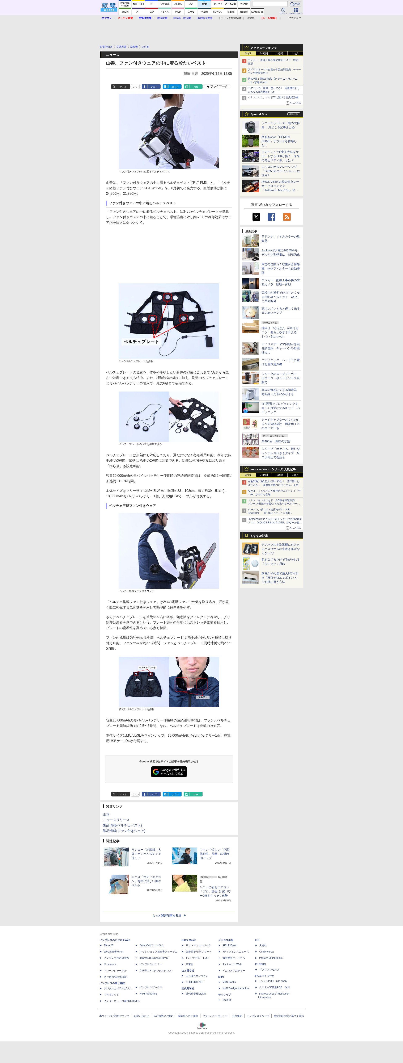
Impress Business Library (154, 958)
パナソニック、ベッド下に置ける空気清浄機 (273, 97)
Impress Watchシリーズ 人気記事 (273, 469)
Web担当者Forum (114, 951)
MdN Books (229, 982)
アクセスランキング (263, 48)
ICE (257, 940)
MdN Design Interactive (235, 988)
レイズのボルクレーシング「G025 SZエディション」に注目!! (281, 171)
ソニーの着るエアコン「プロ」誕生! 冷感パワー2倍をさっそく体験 (215, 891)
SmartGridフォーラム (152, 945)
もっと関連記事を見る (167, 915)
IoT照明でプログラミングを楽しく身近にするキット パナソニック (281, 408)
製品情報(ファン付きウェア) (124, 831)
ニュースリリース (116, 820)
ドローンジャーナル (115, 970)
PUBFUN (260, 964)
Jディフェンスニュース (235, 951)
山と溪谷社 (188, 970)
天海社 (263, 945)
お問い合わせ (141, 1015)
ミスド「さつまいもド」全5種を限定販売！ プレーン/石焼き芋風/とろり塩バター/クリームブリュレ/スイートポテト (274, 504)
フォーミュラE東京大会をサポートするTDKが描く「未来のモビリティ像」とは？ (281, 156)
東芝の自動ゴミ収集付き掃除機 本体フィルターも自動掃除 (281, 268)
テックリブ (224, 994)
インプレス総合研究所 (116, 958)
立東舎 (189, 964)
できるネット (111, 994)
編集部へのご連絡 (188, 1015)
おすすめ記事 (259, 535)
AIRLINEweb (229, 945)
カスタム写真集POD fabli (274, 987)
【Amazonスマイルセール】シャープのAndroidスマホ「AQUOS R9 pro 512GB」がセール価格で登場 (275, 523)
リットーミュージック (198, 945)
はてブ (174, 86)
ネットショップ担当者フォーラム (158, 951)
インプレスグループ (258, 1015)
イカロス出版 (225, 940)
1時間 (248, 53)
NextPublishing (148, 993)
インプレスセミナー (151, 964)
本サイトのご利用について (114, 1015)
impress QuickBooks (271, 958)
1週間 (279, 53)
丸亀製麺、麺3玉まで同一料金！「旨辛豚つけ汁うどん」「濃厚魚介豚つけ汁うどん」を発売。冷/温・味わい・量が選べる (274, 485)
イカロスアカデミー (233, 970)
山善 (106, 814)
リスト (135, 86)
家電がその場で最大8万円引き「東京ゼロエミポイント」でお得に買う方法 (281, 577)
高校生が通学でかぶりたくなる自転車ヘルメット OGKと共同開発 (281, 297)
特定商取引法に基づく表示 (289, 1015)
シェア (153, 86)
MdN (221, 976)
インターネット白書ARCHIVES (122, 1001)
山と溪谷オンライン (197, 975)
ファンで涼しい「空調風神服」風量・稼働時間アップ (214, 854)
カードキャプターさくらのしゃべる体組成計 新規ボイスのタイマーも (281, 424)
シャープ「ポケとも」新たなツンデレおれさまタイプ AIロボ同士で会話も (281, 453)
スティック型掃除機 (229, 18)
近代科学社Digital (196, 993)
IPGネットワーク (264, 975)
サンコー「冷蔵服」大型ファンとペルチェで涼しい (146, 854)
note (196, 86)
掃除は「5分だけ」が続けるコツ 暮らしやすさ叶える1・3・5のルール (280, 332)
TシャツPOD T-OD (197, 958)
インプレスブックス (151, 987)
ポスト (123, 86)
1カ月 (295, 53)
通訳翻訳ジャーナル (233, 958)
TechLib (227, 1000)
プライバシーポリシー (215, 1015)
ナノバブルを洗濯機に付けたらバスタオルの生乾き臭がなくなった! (281, 549)
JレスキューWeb (232, 964)
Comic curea (266, 951)
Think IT (108, 945)
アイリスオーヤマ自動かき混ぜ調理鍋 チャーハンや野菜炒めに (281, 348)
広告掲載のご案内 (163, 1015)
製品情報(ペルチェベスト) (122, 825)
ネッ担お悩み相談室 (115, 976)
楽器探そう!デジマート (199, 951)
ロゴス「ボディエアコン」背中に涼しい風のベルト (146, 881)
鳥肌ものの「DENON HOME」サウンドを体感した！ (279, 141)
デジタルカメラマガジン (118, 988)
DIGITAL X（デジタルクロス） (157, 970)
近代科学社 (188, 988)
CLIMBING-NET (195, 982)
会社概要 (237, 1015)
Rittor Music (189, 940)
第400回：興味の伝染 (276, 441)
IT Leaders (110, 964)
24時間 (264, 53)
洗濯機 (250, 18)
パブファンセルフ (269, 969)
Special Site (258, 114)
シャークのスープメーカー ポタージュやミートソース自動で (281, 378)
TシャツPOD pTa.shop (273, 981)
